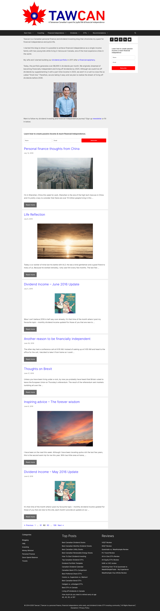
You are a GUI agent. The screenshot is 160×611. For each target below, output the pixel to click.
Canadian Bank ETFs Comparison (74, 570)
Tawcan (43, 605)
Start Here (27, 33)
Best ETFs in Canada (70, 587)
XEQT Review (107, 546)
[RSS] (125, 39)
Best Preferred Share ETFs (72, 574)
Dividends (73, 33)
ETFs (85, 33)
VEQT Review (107, 542)
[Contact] (129, 39)
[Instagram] (120, 39)
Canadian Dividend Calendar (72, 567)
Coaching (40, 33)
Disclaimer (74, 608)
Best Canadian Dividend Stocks (73, 542)
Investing (25, 547)
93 (48, 525)
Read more (30, 205)
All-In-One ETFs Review (110, 556)
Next (61, 525)
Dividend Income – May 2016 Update (51, 472)
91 (41, 525)
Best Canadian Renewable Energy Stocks (77, 553)
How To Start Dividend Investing (74, 556)
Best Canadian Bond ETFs (71, 581)
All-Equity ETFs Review (110, 560)
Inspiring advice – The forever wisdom (52, 402)
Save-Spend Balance (30, 557)
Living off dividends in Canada (73, 591)
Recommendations (99, 33)
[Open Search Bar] (135, 33)
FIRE (23, 544)
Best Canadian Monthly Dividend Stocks (77, 546)
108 (55, 525)
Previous (28, 525)
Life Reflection (34, 214)
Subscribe (94, 140)
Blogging (25, 540)
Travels (25, 561)
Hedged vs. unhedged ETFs (72, 584)
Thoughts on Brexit (38, 369)
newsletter (97, 119)
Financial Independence (56, 33)
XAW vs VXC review (109, 563)
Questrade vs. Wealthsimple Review (115, 549)
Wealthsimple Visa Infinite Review (114, 573)
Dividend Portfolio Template (72, 563)
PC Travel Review (108, 553)
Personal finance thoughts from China (52, 149)
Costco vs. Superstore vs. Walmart (75, 577)
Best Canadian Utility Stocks (72, 549)
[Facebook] (112, 39)
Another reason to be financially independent (57, 339)
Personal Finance (28, 554)
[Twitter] (116, 39)
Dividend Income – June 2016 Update (51, 284)
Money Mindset (28, 550)
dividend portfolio (59, 60)
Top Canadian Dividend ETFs (73, 560)
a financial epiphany (86, 60)
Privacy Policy (84, 608)
